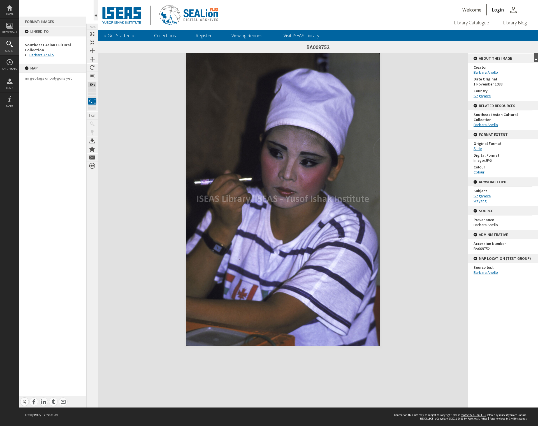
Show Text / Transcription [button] (92, 115)
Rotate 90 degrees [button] (92, 67)
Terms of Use (50, 415)
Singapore (482, 95)
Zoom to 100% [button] (92, 76)
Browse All (9, 32)
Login (9, 88)
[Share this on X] (24, 398)
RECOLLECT (426, 418)
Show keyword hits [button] (92, 124)
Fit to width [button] (92, 51)
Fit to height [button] (92, 59)
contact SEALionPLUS (473, 415)
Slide (478, 148)
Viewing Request (247, 35)
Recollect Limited (477, 418)
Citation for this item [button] (92, 166)
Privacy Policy (33, 415)
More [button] (9, 106)
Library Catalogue (471, 23)
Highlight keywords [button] (92, 132)
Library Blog (515, 23)
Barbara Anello (41, 54)
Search (10, 51)
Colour (479, 172)
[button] (92, 101)
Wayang (480, 200)
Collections (165, 35)
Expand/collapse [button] (536, 57)
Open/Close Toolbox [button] (96, 10)
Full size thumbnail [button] (92, 34)
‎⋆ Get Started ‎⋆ (119, 35)
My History (9, 69)
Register (204, 35)
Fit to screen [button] (92, 42)
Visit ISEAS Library (301, 35)
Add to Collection (92, 149)
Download (92, 140)
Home (9, 14)
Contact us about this (92, 157)
